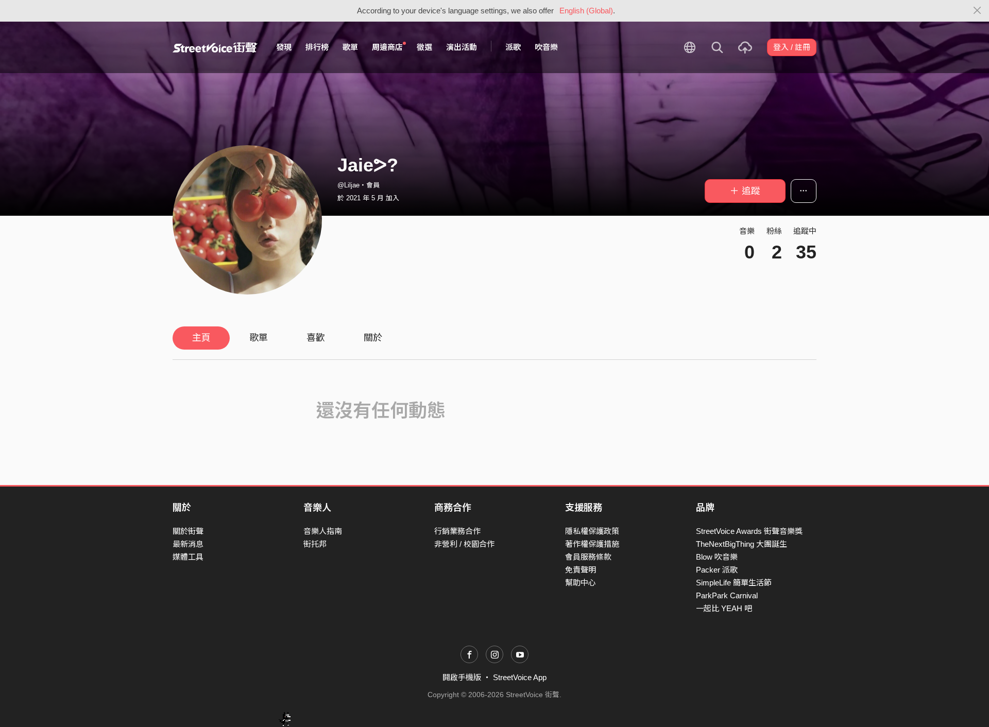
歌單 (350, 47)
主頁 (201, 338)
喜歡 (315, 338)
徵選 (424, 47)
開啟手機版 (461, 677)
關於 (373, 338)
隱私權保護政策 (592, 531)
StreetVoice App (520, 677)
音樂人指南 (322, 531)
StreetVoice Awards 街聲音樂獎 (749, 531)
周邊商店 (387, 47)
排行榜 (317, 47)
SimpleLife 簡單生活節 (734, 582)
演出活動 (461, 47)
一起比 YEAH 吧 (724, 608)
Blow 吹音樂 (717, 556)
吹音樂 (546, 47)
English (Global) (586, 10)
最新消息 (188, 544)
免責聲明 (580, 569)
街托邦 (315, 544)
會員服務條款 (588, 556)
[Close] (977, 11)
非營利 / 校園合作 (464, 544)
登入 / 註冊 (791, 47)
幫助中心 (580, 582)
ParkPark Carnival (727, 595)
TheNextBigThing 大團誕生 (741, 544)
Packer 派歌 (717, 569)
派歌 (513, 47)
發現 (284, 47)
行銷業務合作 (457, 531)
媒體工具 (188, 556)
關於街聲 (188, 531)
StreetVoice (215, 47)
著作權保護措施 (592, 544)
